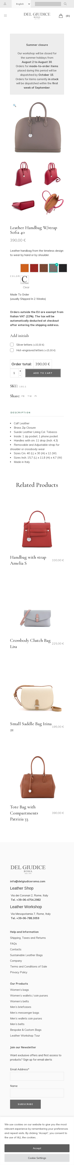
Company (16, 960)
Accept (37, 1148)
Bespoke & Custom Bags (25, 1030)
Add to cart (43, 373)
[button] (14, 105)
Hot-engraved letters (36, 350)
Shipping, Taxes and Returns (28, 938)
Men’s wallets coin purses (26, 1018)
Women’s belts (19, 1001)
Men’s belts (17, 1024)
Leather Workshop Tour (25, 1035)
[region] (37, 1141)
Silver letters (30, 344)
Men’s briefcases (20, 1007)
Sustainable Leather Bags (26, 955)
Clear (26, 287)
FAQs (13, 943)
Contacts (15, 949)
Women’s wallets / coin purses (29, 995)
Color (15, 276)
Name (14, 1086)
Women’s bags (19, 989)
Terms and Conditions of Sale (28, 966)
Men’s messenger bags (24, 1012)
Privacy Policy (18, 972)
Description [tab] (21, 412)
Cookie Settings (37, 1158)
